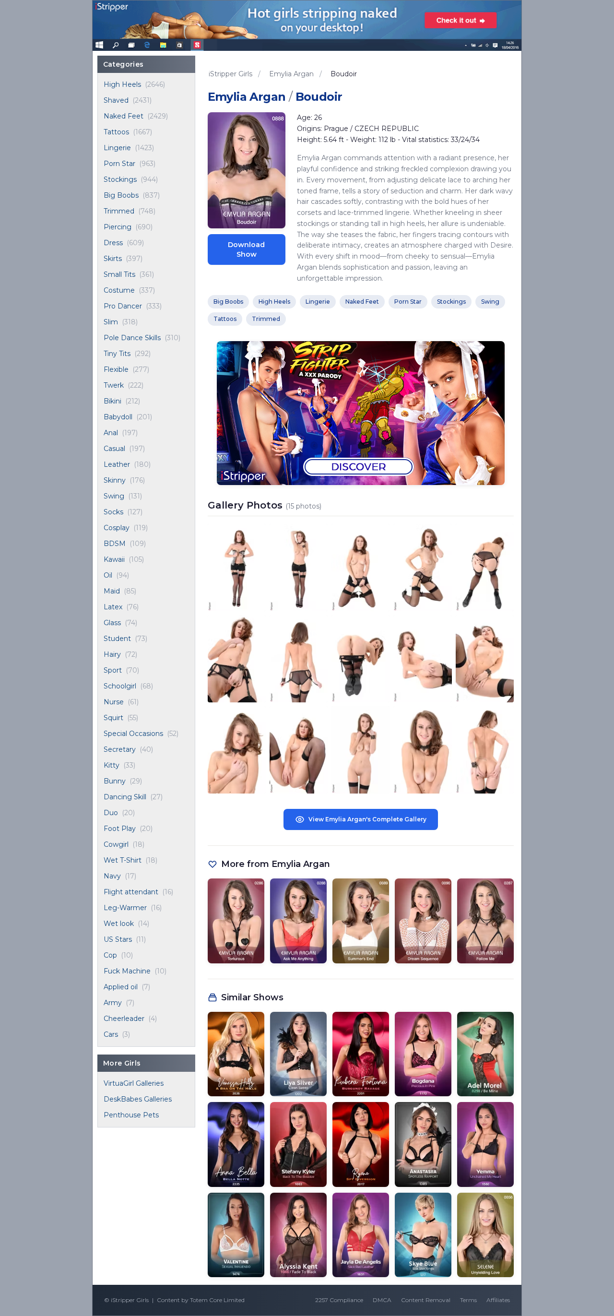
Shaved (116, 100)
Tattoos (116, 132)
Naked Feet (123, 116)
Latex (113, 607)
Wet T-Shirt (123, 860)
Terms (468, 1300)
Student (117, 638)
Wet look (119, 923)
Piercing (117, 227)
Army (113, 1002)
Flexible (116, 369)
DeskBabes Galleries (138, 1099)
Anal (111, 432)
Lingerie (117, 147)
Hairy (112, 654)
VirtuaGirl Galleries (134, 1083)
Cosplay (117, 527)
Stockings (120, 179)
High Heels (122, 84)
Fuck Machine (127, 971)
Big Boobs (121, 195)
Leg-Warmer (125, 907)
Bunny (115, 781)
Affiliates (498, 1300)
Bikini (112, 401)
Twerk (114, 385)
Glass (112, 622)
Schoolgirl (120, 686)
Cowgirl (116, 844)
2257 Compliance (339, 1300)
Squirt (113, 717)
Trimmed (119, 211)
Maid (112, 591)
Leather (117, 464)
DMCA (382, 1300)
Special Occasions (133, 733)
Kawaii (114, 559)
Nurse (114, 702)
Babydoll (118, 417)
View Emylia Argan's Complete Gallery (367, 819)
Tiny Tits (117, 353)
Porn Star (119, 163)
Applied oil (121, 987)
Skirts (113, 258)
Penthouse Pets (131, 1115)
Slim (111, 322)
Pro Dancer (123, 306)
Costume (119, 290)
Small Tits (119, 274)
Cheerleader (124, 1018)
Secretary (120, 749)
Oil (108, 575)
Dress (113, 242)
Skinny (115, 480)
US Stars (118, 939)
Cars (111, 1034)
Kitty (111, 765)
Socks (113, 512)
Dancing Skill (125, 797)
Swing (114, 496)
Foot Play (120, 828)
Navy (112, 876)
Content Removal (425, 1300)
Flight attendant (131, 892)
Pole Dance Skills (132, 337)
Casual (114, 448)
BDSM (115, 543)
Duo (111, 812)
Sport (113, 670)
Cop (110, 955)
